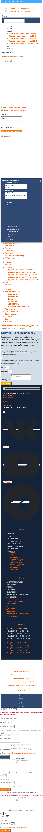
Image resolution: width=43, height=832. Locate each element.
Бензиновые (9, 185)
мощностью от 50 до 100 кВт (18, 636)
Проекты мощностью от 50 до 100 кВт (23, 41)
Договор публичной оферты (22, 678)
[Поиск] (25, 21)
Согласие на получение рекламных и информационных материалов (21, 689)
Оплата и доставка (13, 229)
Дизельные (9, 190)
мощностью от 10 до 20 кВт (17, 631)
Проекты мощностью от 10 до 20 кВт (23, 36)
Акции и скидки (14, 541)
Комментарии (5, 749)
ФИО (1, 813)
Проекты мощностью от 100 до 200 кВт (24, 43)
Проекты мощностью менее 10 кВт (22, 33)
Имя (2, 367)
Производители (12, 226)
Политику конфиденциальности (24, 753)
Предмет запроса (5, 783)
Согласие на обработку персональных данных (21, 685)
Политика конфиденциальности (21, 675)
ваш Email (3, 722)
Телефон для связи (7, 727)
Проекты (9, 31)
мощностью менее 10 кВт (17, 629)
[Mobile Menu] (2, 5)
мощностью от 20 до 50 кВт (17, 634)
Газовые (8, 188)
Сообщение (6, 380)
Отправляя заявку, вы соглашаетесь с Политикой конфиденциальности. (20, 362)
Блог (8, 46)
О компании (13, 539)
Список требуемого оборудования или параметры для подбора (20, 732)
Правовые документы (21, 671)
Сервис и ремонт (12, 231)
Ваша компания (6, 718)
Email (1, 820)
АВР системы (9, 198)
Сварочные (9, 193)
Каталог (9, 28)
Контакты (9, 48)
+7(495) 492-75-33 (8, 397)
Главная (9, 26)
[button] (4, 16)
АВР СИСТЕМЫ (12, 219)
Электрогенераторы (12, 183)
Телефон (4, 372)
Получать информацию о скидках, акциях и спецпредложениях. (18, 353)
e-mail (5, 401)
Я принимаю (19, 753)
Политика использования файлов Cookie (21, 682)
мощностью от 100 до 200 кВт (18, 639)
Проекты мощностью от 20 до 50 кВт (23, 38)
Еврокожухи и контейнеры (15, 195)
